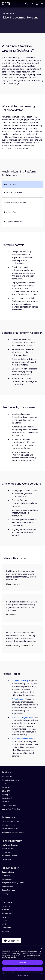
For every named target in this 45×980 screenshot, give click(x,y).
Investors (5, 910)
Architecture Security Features (13, 832)
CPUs (4, 784)
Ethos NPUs (6, 791)
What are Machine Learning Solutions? (18, 48)
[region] (22, 963)
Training (5, 894)
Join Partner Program (10, 845)
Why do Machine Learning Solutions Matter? (18, 108)
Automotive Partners (10, 856)
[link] (6, 4)
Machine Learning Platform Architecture (19, 173)
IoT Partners (6, 859)
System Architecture (10, 829)
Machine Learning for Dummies (18, 646)
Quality (4, 924)
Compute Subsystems (10, 780)
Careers (5, 921)
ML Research (11, 615)
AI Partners (6, 852)
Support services (8, 890)
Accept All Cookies (22, 969)
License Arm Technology (11, 809)
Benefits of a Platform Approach (22, 332)
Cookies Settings (22, 976)
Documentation (8, 872)
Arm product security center (13, 883)
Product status (7, 886)
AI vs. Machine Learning (22, 739)
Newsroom (6, 917)
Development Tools (9, 805)
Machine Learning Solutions (20, 17)
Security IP (6, 794)
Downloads (6, 876)
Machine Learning (13, 584)
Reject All (22, 962)
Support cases (7, 879)
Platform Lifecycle (13, 244)
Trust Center (6, 928)
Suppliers (5, 931)
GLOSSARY (9, 13)
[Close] (41, 948)
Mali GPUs (5, 787)
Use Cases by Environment (19, 407)
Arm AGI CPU (7, 776)
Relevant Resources (14, 558)
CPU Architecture (8, 825)
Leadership (6, 906)
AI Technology (18, 699)
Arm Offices (6, 913)
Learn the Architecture (10, 822)
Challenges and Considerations (22, 483)
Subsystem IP (7, 798)
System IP (5, 802)
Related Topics (11, 673)
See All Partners (8, 849)
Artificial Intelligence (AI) (22, 717)
